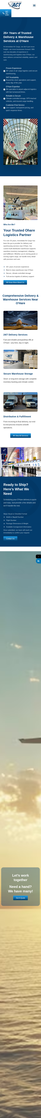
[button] (34, 5)
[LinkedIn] (38, 560)
